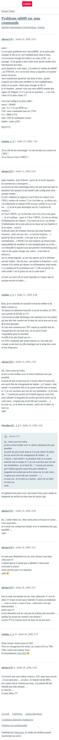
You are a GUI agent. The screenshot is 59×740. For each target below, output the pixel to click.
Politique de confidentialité (14, 725)
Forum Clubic (8, 11)
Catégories (17, 714)
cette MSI (21, 653)
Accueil (5, 714)
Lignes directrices (33, 714)
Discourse (19, 732)
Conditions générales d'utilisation (17, 719)
